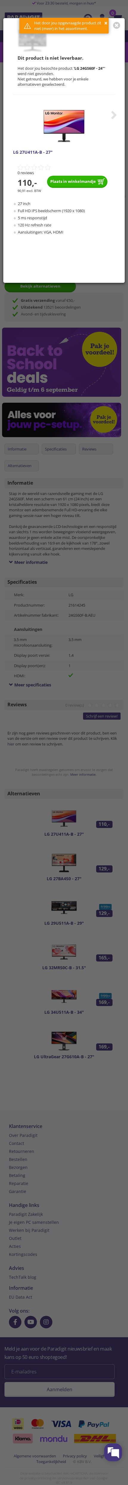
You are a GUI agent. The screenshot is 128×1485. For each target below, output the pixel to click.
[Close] (116, 25)
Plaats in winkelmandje (73, 181)
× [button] (105, 23)
